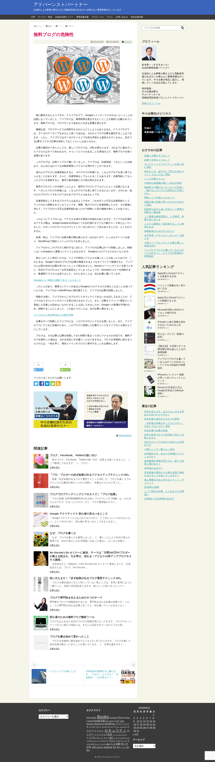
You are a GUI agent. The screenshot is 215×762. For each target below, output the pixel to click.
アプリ (119, 724)
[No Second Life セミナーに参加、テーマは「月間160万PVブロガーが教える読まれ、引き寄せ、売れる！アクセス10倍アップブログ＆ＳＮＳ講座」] (41, 558)
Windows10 (99, 724)
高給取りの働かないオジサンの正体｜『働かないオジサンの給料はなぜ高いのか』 (164, 190)
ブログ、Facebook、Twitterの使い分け (73, 455)
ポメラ (97, 744)
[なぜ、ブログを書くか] (41, 539)
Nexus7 (112, 721)
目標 (94, 747)
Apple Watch (91, 718)
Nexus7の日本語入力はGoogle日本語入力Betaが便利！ (171, 390)
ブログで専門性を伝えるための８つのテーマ (76, 597)
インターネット (95, 727)
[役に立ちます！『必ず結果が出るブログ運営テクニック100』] (41, 584)
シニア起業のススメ (154, 179)
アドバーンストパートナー (61, 4)
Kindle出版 (99, 720)
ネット (99, 738)
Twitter (122, 721)
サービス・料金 (45, 17)
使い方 (124, 744)
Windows (90, 724)
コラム (110, 17)
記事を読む (55, 467)
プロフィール (97, 17)
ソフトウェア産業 (103, 734)
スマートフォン (95, 730)
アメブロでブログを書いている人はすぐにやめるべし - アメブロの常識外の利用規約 (164, 253)
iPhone (121, 717)
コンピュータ (124, 727)
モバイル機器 (105, 744)
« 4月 (136, 734)
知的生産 (99, 747)
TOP (33, 17)
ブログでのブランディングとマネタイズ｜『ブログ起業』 (84, 494)
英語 (114, 747)
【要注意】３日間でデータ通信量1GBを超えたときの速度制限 (172, 349)
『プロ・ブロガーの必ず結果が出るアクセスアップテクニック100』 (90, 474)
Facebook (113, 718)
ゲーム (116, 727)
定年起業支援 (137, 17)
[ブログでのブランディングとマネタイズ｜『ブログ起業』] (41, 500)
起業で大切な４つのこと (157, 160)
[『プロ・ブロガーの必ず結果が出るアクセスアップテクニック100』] (41, 480)
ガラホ (104, 727)
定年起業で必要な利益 (156, 430)
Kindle (90, 721)
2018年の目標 (151, 487)
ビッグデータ (103, 741)
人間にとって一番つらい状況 (159, 449)
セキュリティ (115, 730)
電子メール (121, 747)
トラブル (91, 737)
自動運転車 (107, 747)
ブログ (127, 42)
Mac (107, 721)
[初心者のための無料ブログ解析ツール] (41, 623)
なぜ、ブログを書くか (63, 533)
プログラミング (121, 741)
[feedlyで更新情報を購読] (52, 383)
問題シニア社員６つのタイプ (159, 197)
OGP (117, 721)
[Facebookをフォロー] (41, 383)
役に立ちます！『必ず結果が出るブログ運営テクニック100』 (86, 578)
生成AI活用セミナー (64, 17)
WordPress (110, 724)
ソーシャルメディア (120, 735)
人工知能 (116, 743)
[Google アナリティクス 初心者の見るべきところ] (41, 519)
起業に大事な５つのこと (157, 155)
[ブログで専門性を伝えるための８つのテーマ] (41, 603)
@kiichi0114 (125, 435)
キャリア (110, 727)
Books (103, 716)
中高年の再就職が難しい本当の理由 (163, 183)
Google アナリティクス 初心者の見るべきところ (79, 513)
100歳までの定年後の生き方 (159, 498)
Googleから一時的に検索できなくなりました (57, 280)
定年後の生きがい (153, 468)
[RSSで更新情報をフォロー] (58, 383)
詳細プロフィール (151, 103)
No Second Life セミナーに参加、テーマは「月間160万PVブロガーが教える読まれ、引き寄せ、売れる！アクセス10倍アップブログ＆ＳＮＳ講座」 (91, 556)
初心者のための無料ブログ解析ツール (72, 617)
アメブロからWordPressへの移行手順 (53, 315)
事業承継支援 (82, 17)
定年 (88, 747)
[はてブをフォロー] (47, 383)
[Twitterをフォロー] (36, 383)
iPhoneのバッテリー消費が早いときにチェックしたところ (172, 377)
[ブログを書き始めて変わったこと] (41, 642)
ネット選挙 (108, 738)
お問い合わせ (122, 17)
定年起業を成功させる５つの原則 (161, 419)
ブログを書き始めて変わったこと (69, 636)
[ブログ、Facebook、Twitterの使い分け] (41, 461)
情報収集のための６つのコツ (159, 231)
